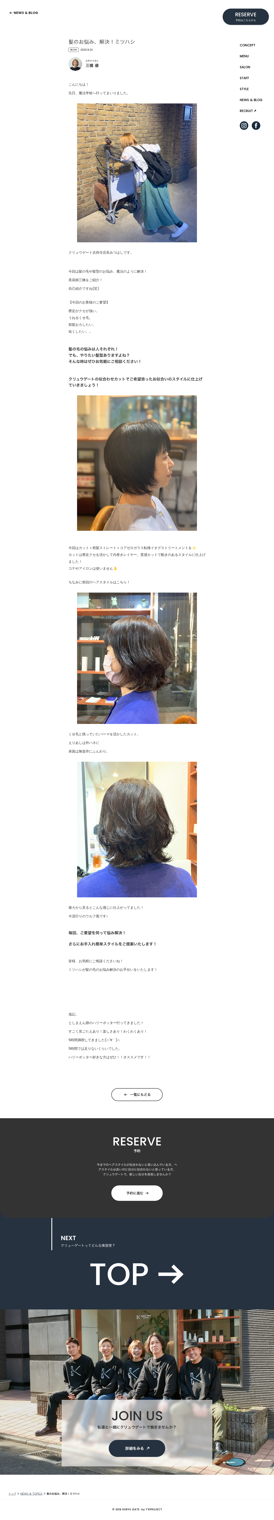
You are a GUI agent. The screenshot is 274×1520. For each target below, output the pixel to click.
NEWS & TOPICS (31, 1494)
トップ (12, 1494)
